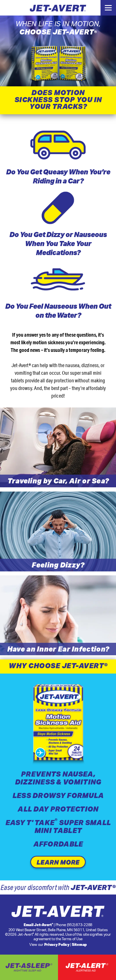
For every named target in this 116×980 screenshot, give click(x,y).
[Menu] (108, 8)
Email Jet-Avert (38, 924)
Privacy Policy (57, 944)
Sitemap (79, 944)
